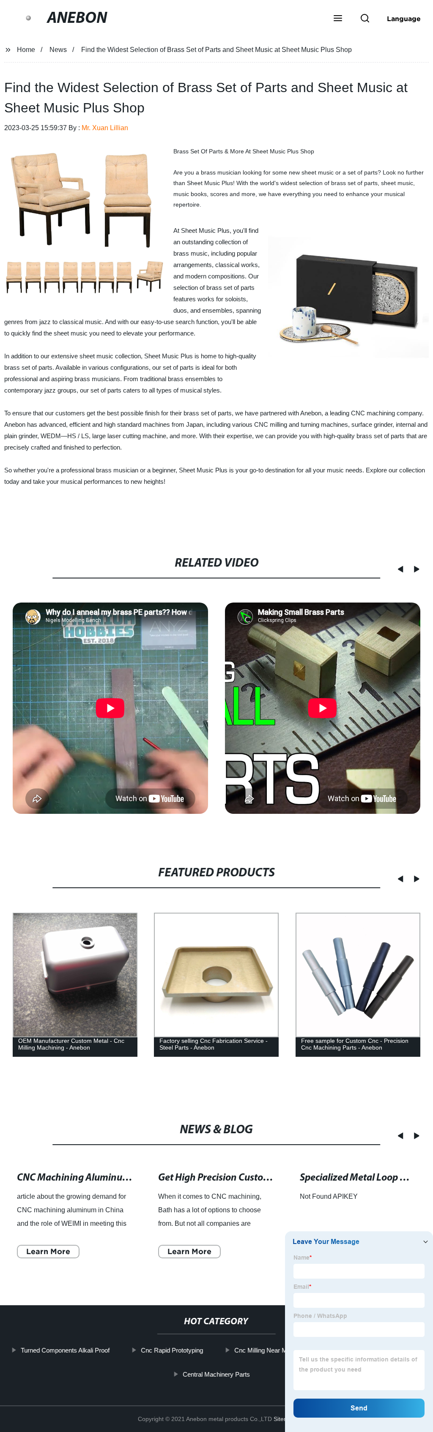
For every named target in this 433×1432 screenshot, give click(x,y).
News (58, 49)
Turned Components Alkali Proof (65, 1350)
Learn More (48, 1251)
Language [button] (404, 18)
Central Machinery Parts (216, 1374)
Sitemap (285, 1419)
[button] (338, 19)
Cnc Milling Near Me (262, 1350)
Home (26, 49)
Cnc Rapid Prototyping (172, 1350)
